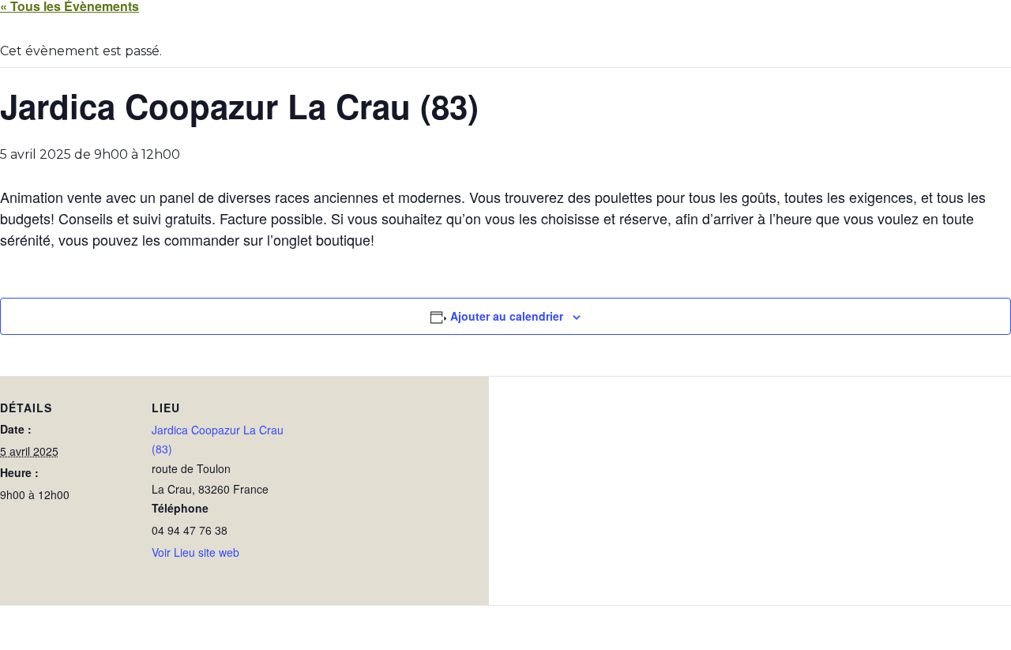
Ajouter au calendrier (506, 316)
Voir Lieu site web (195, 552)
